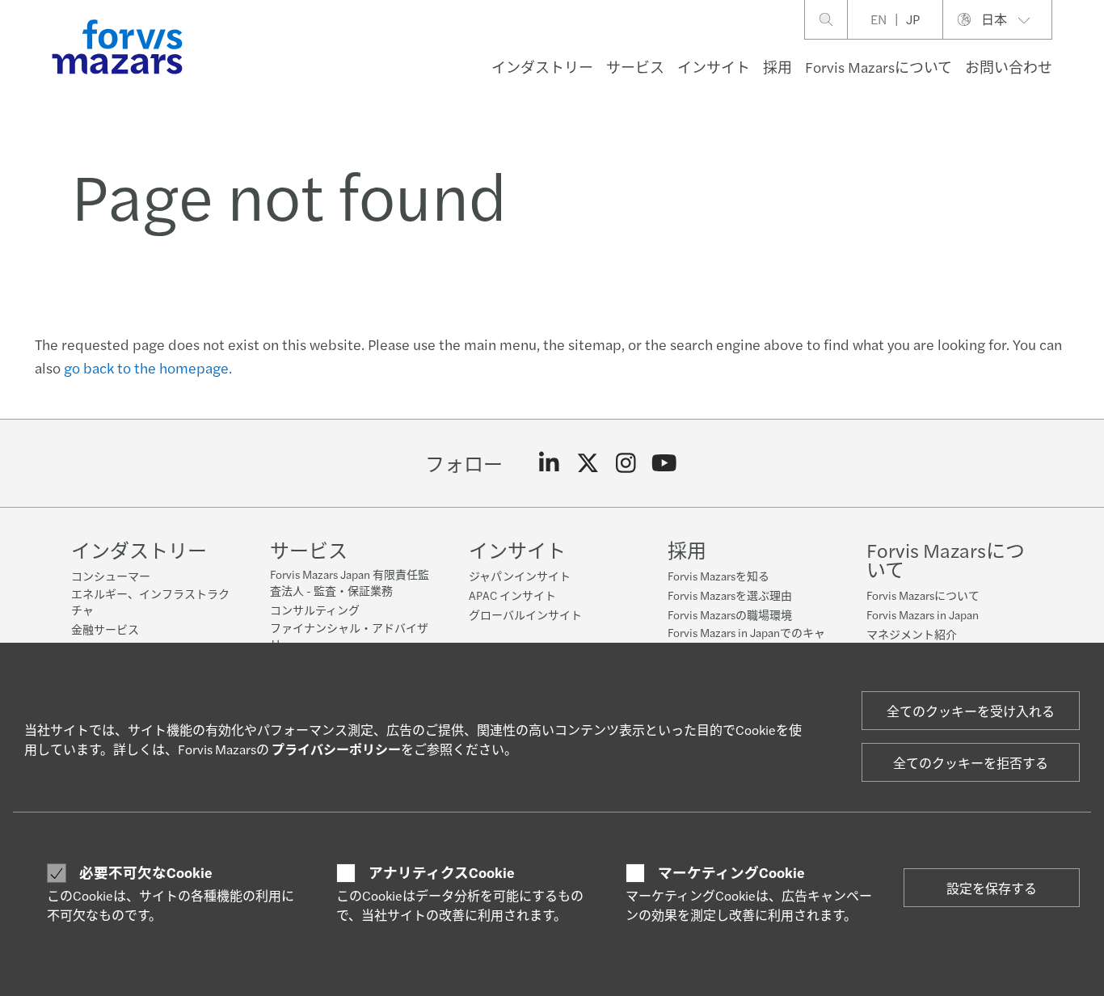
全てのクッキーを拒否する (970, 762)
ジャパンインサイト (520, 576)
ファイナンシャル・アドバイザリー (349, 635)
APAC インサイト (512, 595)
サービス (635, 67)
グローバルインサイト (525, 614)
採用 (777, 67)
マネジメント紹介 (911, 634)
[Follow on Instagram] (626, 463)
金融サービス (105, 629)
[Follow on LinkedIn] (549, 463)
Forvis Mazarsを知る (718, 576)
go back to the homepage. (148, 367)
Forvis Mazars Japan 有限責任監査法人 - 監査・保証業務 (349, 582)
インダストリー (542, 67)
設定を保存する (991, 888)
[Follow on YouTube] (665, 463)
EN (878, 19)
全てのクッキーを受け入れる (971, 711)
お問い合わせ (1008, 67)
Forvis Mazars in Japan (922, 614)
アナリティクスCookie (442, 872)
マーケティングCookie (731, 872)
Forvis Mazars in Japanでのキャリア (746, 640)
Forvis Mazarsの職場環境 (730, 614)
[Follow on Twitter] (588, 463)
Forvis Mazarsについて (878, 67)
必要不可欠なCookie (146, 872)
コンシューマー (110, 576)
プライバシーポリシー (336, 749)
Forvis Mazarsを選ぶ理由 (730, 595)
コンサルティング (315, 609)
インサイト (713, 67)
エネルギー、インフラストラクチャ (150, 601)
